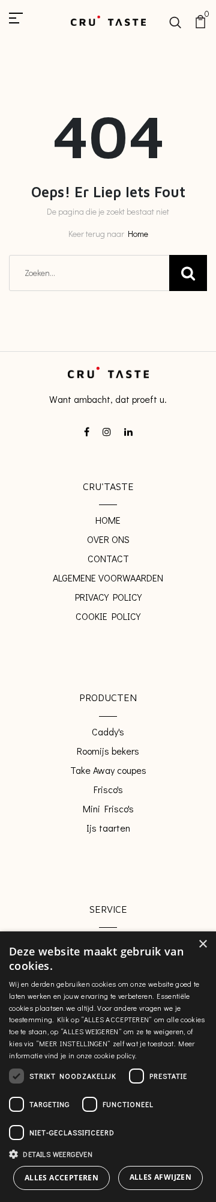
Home (138, 233)
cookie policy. (115, 1055)
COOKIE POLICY (108, 616)
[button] (108, 1154)
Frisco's (108, 789)
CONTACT (108, 558)
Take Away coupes (108, 770)
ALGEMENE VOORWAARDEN (108, 577)
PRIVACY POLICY (108, 596)
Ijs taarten (108, 827)
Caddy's (108, 731)
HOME (108, 520)
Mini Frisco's (108, 808)
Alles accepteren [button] (61, 1178)
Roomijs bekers (108, 750)
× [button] (202, 944)
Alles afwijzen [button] (161, 1177)
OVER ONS (108, 539)
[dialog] (108, 1066)
